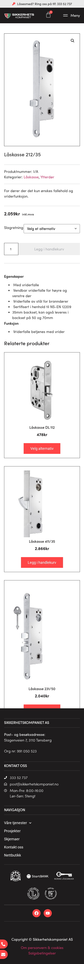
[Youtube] (48, 913)
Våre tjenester (15, 823)
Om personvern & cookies (42, 947)
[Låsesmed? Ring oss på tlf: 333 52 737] (13, 3)
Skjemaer (12, 839)
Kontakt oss (13, 847)
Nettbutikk (12, 855)
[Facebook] (36, 913)
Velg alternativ (42, 448)
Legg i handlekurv (49, 249)
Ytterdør (47, 176)
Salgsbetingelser (42, 953)
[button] (71, 15)
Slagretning (13, 227)
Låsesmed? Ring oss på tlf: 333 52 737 (44, 4)
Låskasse (31, 176)
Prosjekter (12, 831)
